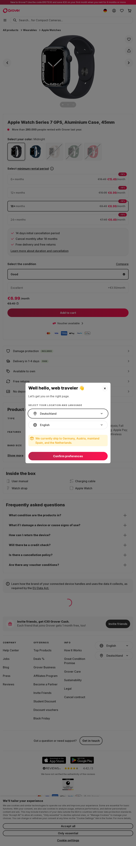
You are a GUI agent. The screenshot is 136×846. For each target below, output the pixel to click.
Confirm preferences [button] (68, 456)
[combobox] (68, 413)
